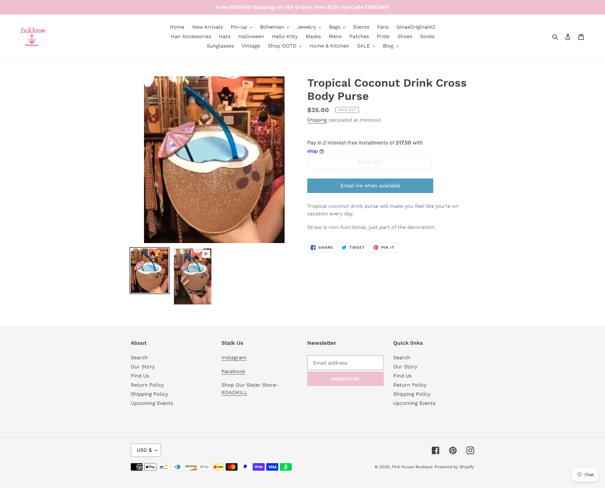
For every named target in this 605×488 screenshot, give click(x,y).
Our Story (143, 367)
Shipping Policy (149, 394)
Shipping (317, 120)
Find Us (140, 376)
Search (139, 357)
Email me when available (370, 186)
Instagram (234, 357)
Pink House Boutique (412, 466)
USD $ (144, 450)
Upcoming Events (152, 403)
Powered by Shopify (454, 466)
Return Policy (147, 385)
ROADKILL (234, 392)
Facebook (233, 371)
